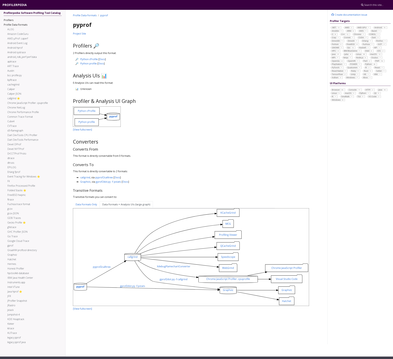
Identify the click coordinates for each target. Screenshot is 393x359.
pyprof (104, 15)
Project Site (79, 33)
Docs (102, 59)
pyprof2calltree (104, 177)
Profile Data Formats (85, 15)
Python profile (88, 63)
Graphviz (85, 181)
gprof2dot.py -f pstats (108, 181)
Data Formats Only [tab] (86, 204)
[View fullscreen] (82, 129)
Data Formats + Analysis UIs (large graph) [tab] (126, 204)
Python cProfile (89, 59)
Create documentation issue (350, 14)
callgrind (85, 177)
